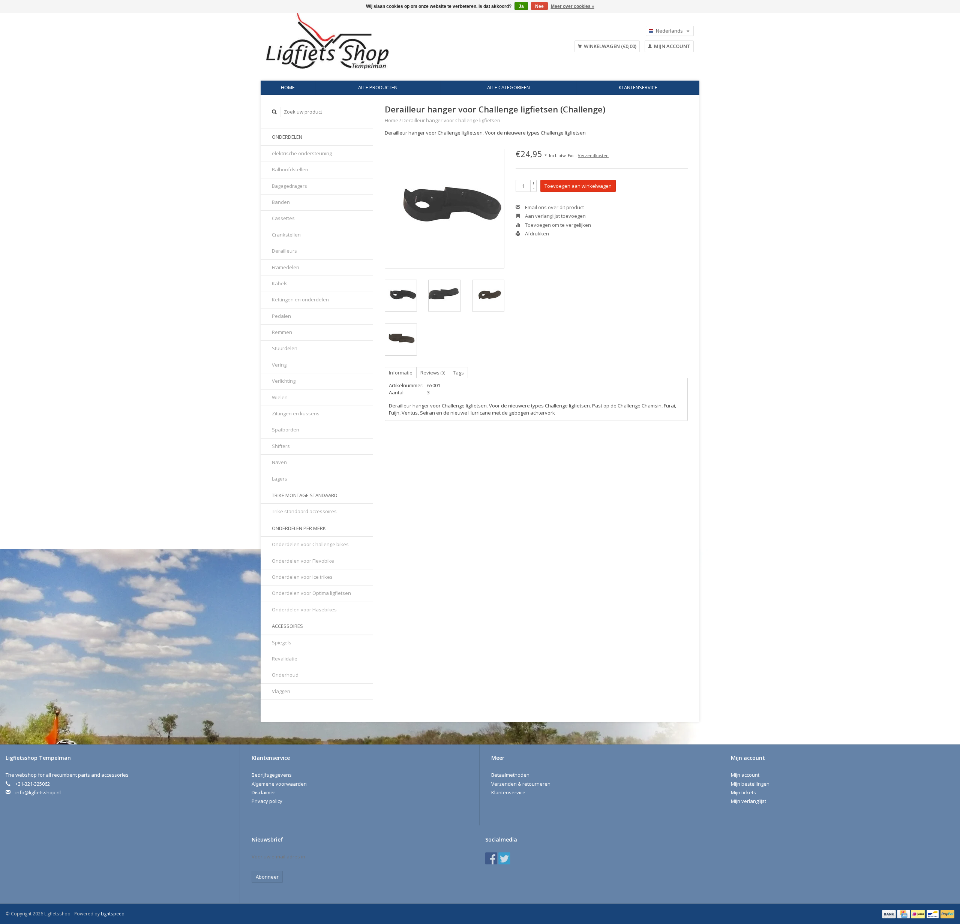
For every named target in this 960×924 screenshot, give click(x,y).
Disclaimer (263, 792)
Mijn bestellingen (750, 783)
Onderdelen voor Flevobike (303, 560)
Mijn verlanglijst (748, 801)
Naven (279, 462)
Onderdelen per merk (299, 528)
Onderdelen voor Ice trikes (302, 577)
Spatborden (285, 429)
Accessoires (287, 626)
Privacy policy (267, 801)
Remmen (282, 332)
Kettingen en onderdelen (300, 299)
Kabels (280, 283)
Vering (279, 364)
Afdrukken (536, 233)
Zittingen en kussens (296, 413)
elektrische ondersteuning (302, 153)
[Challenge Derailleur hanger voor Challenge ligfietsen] (444, 208)
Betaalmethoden (510, 774)
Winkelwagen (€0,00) (609, 46)
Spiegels (281, 642)
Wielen (280, 397)
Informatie (400, 372)
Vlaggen (281, 691)
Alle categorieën (508, 87)
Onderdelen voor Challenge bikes (310, 544)
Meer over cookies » (572, 6)
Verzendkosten (593, 155)
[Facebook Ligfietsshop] (491, 858)
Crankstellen (286, 234)
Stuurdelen (284, 348)
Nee (539, 6)
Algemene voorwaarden (279, 783)
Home (288, 87)
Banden (281, 202)
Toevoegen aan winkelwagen (578, 186)
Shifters (281, 446)
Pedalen (281, 316)
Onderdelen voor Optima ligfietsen (311, 593)
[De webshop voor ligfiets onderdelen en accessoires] (374, 41)
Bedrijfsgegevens (272, 774)
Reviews (432, 372)
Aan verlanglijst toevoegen (555, 216)
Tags (458, 372)
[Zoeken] (274, 111)
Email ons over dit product (554, 207)
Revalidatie (284, 658)
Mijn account (671, 46)
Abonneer (267, 876)
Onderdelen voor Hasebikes (304, 609)
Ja (521, 6)
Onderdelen (287, 136)
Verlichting (284, 380)
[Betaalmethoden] (889, 913)
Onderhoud (285, 674)
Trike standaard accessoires (304, 511)
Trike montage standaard (305, 495)
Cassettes (283, 218)
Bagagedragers (289, 186)
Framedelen (285, 267)
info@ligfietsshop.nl (38, 792)
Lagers (279, 478)
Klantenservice (638, 87)
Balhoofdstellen (290, 169)
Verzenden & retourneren (520, 783)
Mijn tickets (743, 792)
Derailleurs (284, 250)
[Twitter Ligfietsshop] (504, 858)
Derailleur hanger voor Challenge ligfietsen (451, 120)
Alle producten (378, 87)
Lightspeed (112, 914)
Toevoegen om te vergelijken (557, 225)
